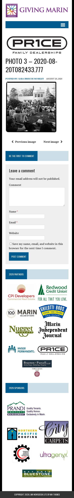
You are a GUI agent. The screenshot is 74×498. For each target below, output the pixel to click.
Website (14, 233)
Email (12, 222)
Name (13, 211)
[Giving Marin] (37, 10)
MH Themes (55, 494)
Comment (15, 185)
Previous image (25, 142)
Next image (51, 142)
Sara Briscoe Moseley (31, 78)
